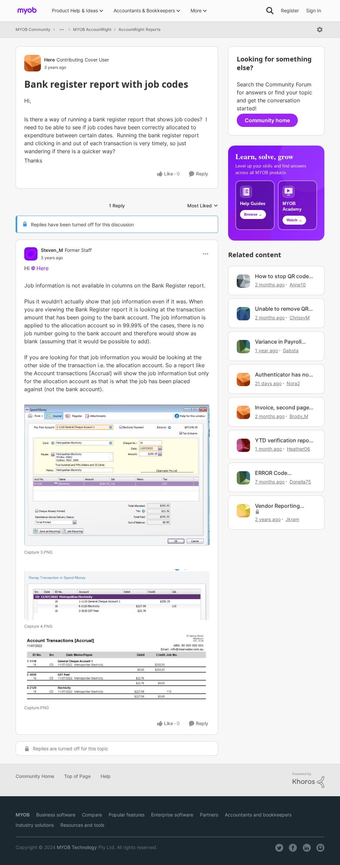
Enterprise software (172, 814)
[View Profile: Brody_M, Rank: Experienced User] (243, 412)
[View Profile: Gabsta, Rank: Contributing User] (243, 346)
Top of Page (77, 776)
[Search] (270, 11)
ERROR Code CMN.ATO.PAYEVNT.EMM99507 (285, 473)
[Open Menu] (319, 29)
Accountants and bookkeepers (258, 814)
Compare (92, 814)
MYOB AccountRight (92, 29)
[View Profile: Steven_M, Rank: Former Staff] (31, 254)
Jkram (292, 519)
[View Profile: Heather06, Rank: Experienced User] (243, 445)
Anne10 (298, 284)
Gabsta (290, 350)
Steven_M (52, 250)
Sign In (313, 10)
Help (106, 776)
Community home (267, 120)
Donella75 (300, 482)
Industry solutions (35, 825)
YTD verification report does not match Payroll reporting (284, 440)
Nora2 (293, 383)
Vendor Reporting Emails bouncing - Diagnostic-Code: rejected (278, 505)
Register (290, 10)
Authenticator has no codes (282, 374)
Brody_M (299, 416)
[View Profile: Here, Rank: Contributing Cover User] (32, 63)
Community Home (35, 776)
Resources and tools (82, 825)
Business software (55, 814)
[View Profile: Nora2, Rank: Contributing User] (243, 379)
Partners (209, 814)
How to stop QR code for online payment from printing (282, 276)
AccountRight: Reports (139, 29)
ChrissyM (299, 317)
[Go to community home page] (27, 10)
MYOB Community (33, 29)
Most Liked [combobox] (202, 206)
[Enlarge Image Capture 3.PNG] (117, 475)
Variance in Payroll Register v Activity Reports (278, 341)
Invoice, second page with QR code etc (282, 407)
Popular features (126, 814)
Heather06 (298, 449)
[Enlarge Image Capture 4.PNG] (117, 594)
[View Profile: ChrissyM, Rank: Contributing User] (243, 313)
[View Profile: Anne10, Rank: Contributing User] (243, 281)
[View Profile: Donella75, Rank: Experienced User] (243, 478)
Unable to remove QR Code (281, 308)
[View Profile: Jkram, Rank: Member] (243, 510)
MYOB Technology (77, 847)
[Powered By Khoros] (308, 780)
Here (49, 59)
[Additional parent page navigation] (62, 29)
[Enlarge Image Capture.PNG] (117, 667)
